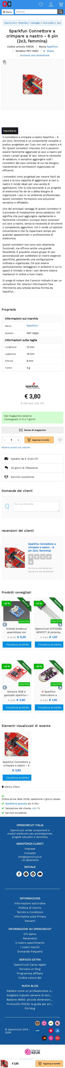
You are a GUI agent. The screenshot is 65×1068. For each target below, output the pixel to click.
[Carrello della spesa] (58, 4)
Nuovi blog (30, 985)
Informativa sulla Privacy (30, 916)
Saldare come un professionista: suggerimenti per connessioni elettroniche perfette (30, 990)
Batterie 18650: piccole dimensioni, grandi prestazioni (30, 999)
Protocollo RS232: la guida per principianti (30, 1004)
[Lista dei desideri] (38, 4)
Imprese (30, 848)
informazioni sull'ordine (29, 903)
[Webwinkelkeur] (32, 1052)
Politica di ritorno (29, 907)
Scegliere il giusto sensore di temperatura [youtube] (30, 995)
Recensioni (30, 938)
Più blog (30, 1008)
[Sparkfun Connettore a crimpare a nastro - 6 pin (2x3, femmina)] (15, 558)
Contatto (30, 853)
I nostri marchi (30, 947)
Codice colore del (29, 977)
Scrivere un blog (29, 969)
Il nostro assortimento (29, 942)
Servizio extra (30, 959)
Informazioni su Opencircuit (30, 929)
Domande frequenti (30, 951)
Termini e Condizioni (30, 912)
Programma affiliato (30, 973)
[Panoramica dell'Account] (48, 4)
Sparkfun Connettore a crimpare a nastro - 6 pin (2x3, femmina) (42, 547)
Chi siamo (30, 934)
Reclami (30, 920)
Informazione (30, 898)
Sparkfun (32, 325)
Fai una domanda (23, 504)
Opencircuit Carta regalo (30, 964)
